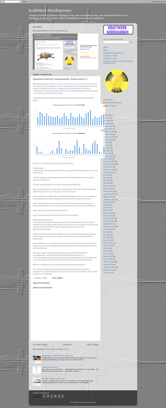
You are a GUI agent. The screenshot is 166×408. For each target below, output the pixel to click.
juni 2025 (106, 145)
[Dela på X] (57, 278)
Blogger (93, 402)
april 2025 (106, 151)
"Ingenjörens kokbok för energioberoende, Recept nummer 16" (71, 84)
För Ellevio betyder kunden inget (53, 378)
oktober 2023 (108, 197)
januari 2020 (107, 259)
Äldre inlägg (92, 344)
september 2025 (109, 137)
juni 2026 (106, 118)
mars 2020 (107, 254)
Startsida (67, 344)
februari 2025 (108, 156)
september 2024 (109, 169)
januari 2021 (107, 245)
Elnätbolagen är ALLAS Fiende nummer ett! (57, 356)
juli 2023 (106, 205)
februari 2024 (108, 186)
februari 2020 (108, 256)
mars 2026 (107, 123)
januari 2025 (107, 159)
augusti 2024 (108, 172)
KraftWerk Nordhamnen (50, 10)
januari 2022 (107, 229)
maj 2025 (106, 148)
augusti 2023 (108, 202)
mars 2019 (107, 273)
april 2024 (106, 183)
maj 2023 (106, 210)
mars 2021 (107, 240)
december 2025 (109, 132)
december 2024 (109, 161)
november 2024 (109, 164)
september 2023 (109, 199)
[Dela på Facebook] (59, 278)
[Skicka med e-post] (53, 278)
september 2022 (109, 226)
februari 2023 (108, 213)
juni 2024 (106, 178)
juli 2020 (106, 248)
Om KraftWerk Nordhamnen (113, 53)
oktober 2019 (108, 264)
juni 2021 (106, 232)
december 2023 (109, 191)
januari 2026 (107, 129)
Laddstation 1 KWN (110, 56)
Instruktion (37, 27)
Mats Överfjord (111, 106)
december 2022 (109, 218)
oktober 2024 (108, 167)
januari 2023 (107, 216)
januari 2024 (107, 189)
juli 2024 (106, 175)
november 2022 (109, 221)
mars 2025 (107, 153)
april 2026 (106, 121)
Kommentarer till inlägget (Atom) (57, 349)
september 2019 (109, 267)
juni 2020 (106, 251)
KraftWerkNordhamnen (114, 103)
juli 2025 (106, 142)
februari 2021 (108, 243)
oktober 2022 (108, 224)
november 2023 (109, 194)
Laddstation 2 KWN (110, 58)
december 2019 (109, 262)
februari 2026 (108, 126)
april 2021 (106, 237)
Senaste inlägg (40, 344)
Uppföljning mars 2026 (50, 367)
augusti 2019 (108, 270)
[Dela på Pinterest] (61, 278)
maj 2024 (106, 180)
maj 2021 (106, 235)
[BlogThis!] (55, 278)
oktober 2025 (108, 134)
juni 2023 (106, 207)
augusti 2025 (108, 140)
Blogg (105, 50)
